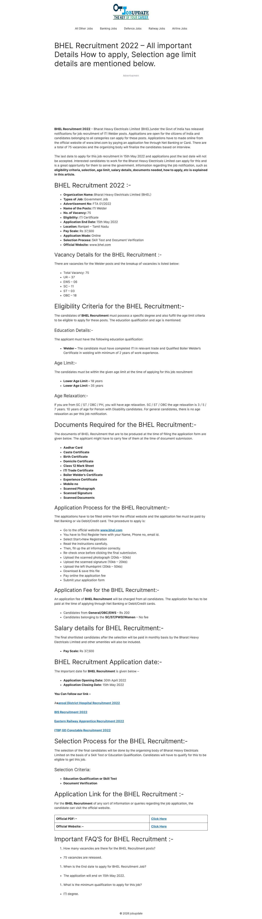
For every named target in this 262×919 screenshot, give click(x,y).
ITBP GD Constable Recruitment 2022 (82, 730)
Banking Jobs (108, 28)
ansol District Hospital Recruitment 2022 (89, 703)
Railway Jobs (157, 28)
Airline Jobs (179, 28)
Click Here (159, 826)
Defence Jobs (133, 28)
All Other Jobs (84, 28)
